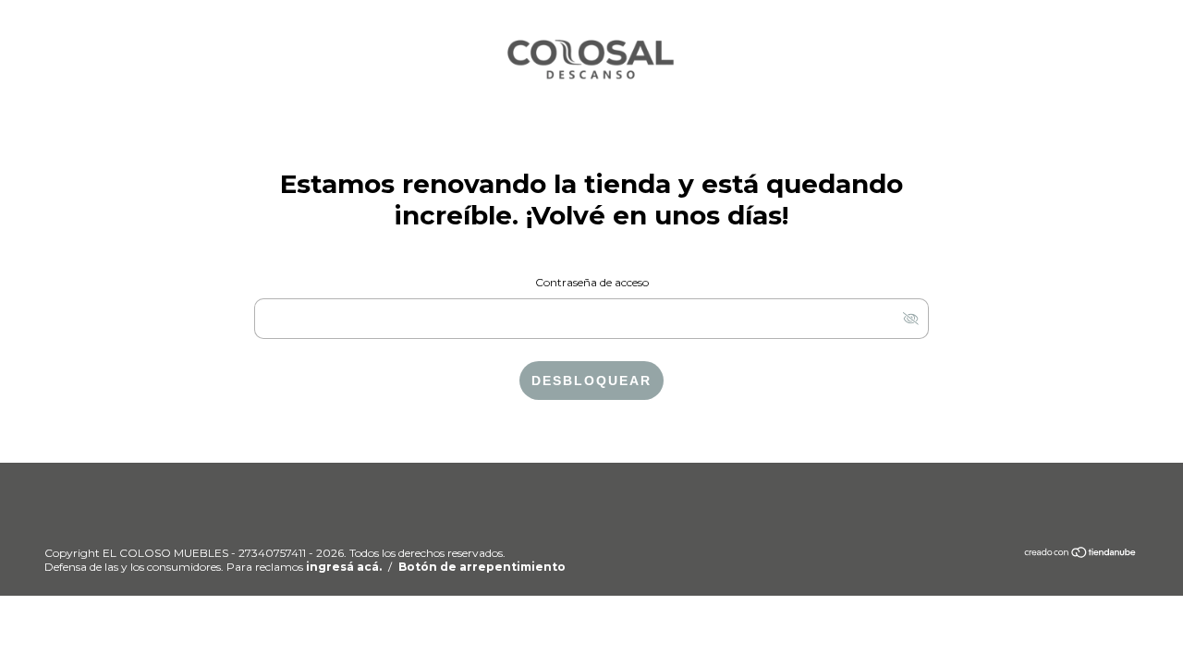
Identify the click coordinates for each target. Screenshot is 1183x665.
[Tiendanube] (1081, 555)
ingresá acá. (344, 567)
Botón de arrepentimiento (482, 567)
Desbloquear (591, 380)
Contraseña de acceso (592, 282)
